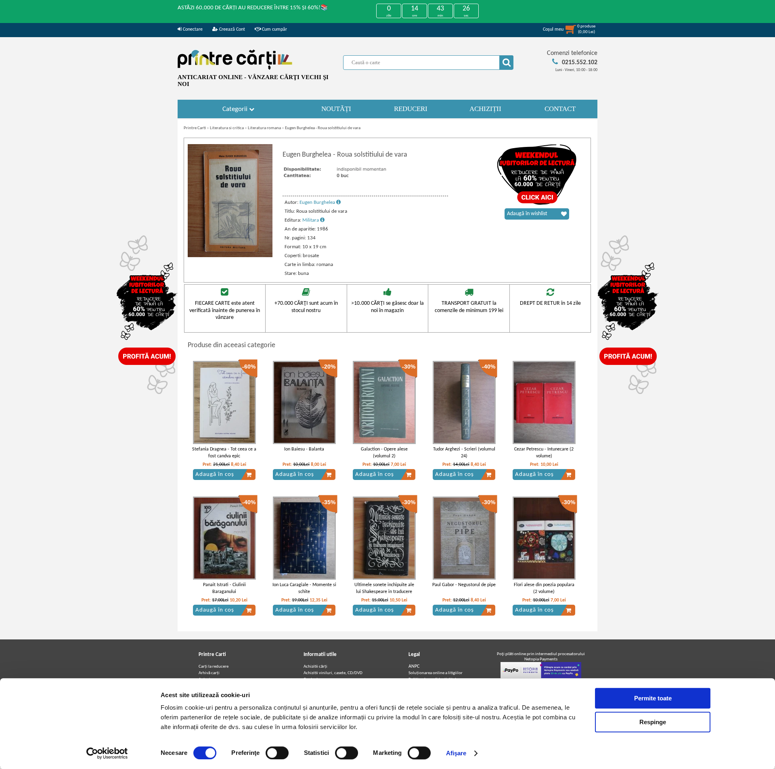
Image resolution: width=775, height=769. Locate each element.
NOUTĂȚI (336, 109)
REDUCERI (410, 109)
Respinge (652, 722)
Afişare (456, 753)
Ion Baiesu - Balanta (304, 449)
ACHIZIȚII (485, 109)
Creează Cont (231, 29)
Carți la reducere (213, 666)
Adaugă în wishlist (527, 214)
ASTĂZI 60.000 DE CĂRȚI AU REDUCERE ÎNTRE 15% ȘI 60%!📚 (253, 8)
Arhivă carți (209, 673)
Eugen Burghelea (318, 202)
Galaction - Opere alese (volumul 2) (384, 453)
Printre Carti (195, 128)
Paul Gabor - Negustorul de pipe (464, 585)
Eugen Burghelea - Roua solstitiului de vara (322, 128)
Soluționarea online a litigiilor (435, 673)
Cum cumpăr (274, 29)
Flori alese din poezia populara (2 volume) (544, 588)
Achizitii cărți (315, 666)
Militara (311, 220)
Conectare (192, 29)
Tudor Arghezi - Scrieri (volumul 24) (464, 453)
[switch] (277, 752)
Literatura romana (264, 128)
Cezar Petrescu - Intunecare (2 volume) (544, 453)
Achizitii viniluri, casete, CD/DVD (333, 673)
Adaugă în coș (214, 474)
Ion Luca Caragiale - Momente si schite (304, 588)
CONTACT (560, 109)
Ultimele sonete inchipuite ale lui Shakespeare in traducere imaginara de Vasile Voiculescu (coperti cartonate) (384, 595)
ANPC (413, 666)
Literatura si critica (227, 128)
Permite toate (653, 698)
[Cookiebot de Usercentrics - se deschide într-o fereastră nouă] (107, 753)
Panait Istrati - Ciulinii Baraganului (224, 588)
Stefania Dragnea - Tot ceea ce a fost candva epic (224, 453)
